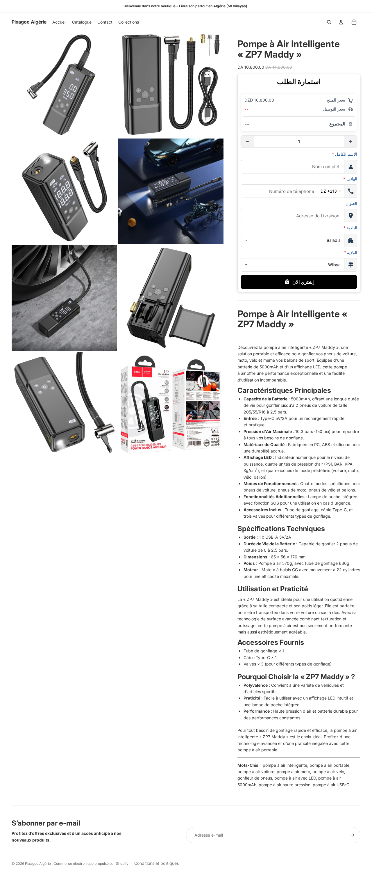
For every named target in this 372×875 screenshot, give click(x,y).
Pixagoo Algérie (38, 863)
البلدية (350, 227)
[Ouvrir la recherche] (329, 22)
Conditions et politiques (156, 863)
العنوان (351, 203)
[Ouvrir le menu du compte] (341, 22)
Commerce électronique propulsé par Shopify (90, 863)
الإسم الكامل (344, 154)
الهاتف (350, 178)
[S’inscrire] (352, 835)
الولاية (350, 252)
